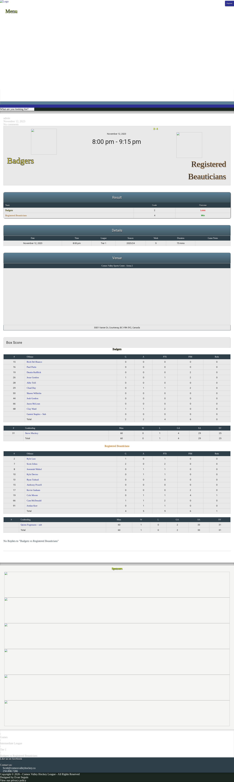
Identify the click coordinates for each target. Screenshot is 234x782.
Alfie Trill (31, 382)
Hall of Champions (10, 58)
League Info (6, 43)
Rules (3, 71)
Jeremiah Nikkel (34, 469)
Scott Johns (32, 464)
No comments (11, 124)
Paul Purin (31, 367)
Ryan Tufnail (33, 479)
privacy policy (18, 780)
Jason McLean (33, 403)
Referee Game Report (12, 68)
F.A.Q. (4, 52)
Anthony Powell (34, 484)
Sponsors (5, 40)
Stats (2, 27)
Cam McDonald (34, 500)
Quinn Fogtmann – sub (31, 524)
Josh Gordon (32, 398)
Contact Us (6, 46)
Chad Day (31, 388)
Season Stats (7, 30)
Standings (5, 24)
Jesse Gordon (33, 377)
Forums (4, 55)
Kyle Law (31, 458)
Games (4, 737)
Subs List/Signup (9, 80)
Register (229, 3)
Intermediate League (11, 743)
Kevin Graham (33, 490)
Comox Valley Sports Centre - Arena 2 (117, 266)
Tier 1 (3, 749)
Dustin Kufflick (34, 372)
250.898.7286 (10, 771)
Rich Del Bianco (34, 362)
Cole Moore (32, 495)
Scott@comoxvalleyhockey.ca (18, 768)
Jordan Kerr (32, 505)
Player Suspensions (10, 64)
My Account (7, 92)
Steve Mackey (31, 433)
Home (3, 18)
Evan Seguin (21, 777)
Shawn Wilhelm (34, 393)
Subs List (5, 83)
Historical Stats (8, 34)
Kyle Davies (32, 474)
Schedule (5, 21)
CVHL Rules (7, 77)
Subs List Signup (9, 86)
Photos (3, 37)
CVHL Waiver (8, 49)
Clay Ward (31, 409)
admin (6, 118)
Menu (10, 11)
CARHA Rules (8, 74)
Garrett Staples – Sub (36, 414)
